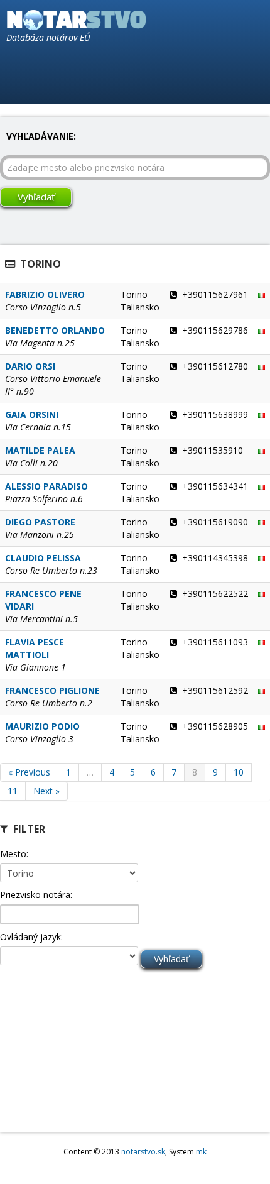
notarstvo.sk (143, 1151)
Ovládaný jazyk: (31, 937)
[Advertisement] (63, 1053)
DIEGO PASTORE (40, 522)
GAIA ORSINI (31, 414)
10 (239, 772)
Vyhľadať (36, 196)
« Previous (29, 772)
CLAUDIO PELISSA (43, 558)
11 (13, 791)
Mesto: (14, 854)
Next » (46, 791)
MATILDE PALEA (40, 450)
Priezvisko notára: (36, 895)
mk (201, 1151)
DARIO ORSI (30, 366)
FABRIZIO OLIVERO (45, 294)
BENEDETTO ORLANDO (55, 330)
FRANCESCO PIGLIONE (52, 690)
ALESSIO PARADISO (46, 486)
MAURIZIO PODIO (42, 726)
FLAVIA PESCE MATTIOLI (34, 648)
